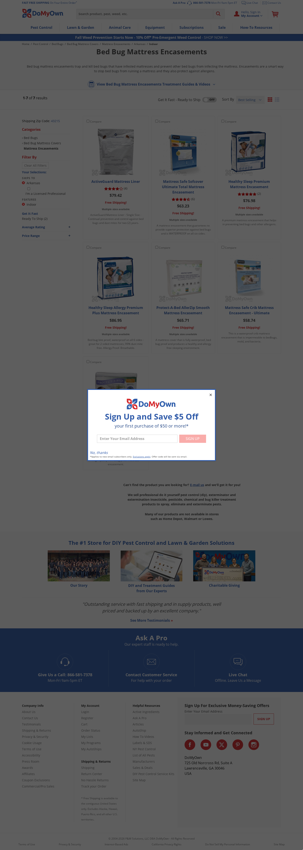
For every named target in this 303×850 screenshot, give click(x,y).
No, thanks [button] (99, 452)
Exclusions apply (141, 456)
